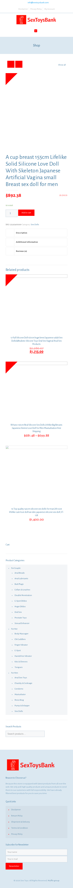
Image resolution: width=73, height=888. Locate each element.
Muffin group (53, 881)
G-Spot (18, 650)
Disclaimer (23, 9)
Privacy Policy (36, 9)
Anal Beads (20, 573)
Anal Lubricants (21, 578)
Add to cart (26, 213)
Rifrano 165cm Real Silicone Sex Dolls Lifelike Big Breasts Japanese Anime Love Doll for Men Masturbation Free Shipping (36, 428)
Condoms (19, 689)
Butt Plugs (19, 584)
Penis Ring (19, 700)
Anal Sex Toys (21, 678)
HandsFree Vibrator (23, 656)
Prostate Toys (21, 618)
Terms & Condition (19, 828)
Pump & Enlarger (22, 706)
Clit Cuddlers (20, 639)
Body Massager (21, 634)
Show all (62, 65)
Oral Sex (18, 612)
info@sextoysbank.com (38, 3)
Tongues (19, 667)
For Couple (16, 568)
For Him (14, 673)
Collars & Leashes (22, 590)
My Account (49, 9)
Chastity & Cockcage (23, 683)
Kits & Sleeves (21, 662)
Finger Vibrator (21, 645)
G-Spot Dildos (21, 601)
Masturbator (20, 694)
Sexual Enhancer (22, 623)
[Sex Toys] (36, 20)
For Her (14, 629)
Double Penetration (23, 595)
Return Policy (17, 816)
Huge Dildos (20, 606)
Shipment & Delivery (20, 822)
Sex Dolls (35, 224)
